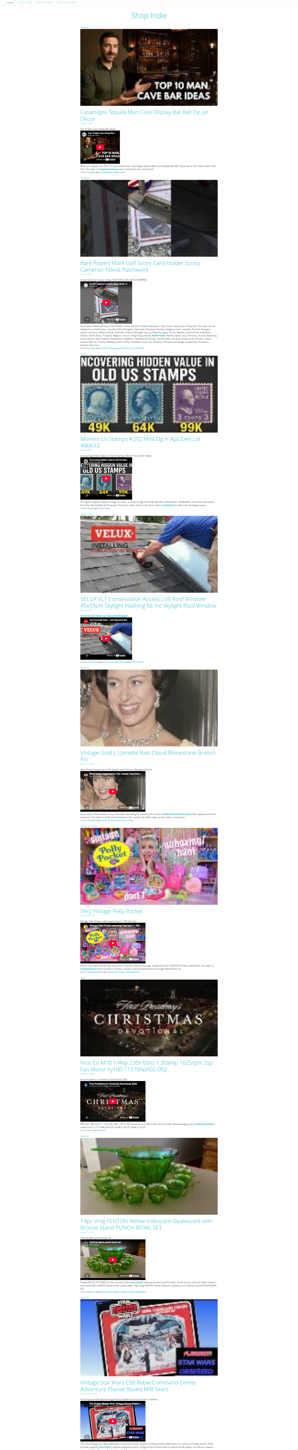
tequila (122, 172)
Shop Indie (149, 15)
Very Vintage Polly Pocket (111, 911)
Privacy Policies (44, 2)
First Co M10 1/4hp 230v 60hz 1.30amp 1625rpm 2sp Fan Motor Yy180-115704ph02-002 (146, 1066)
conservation (85, 514)
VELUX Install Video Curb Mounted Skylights (104, 615)
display (116, 172)
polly (115, 972)
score (131, 348)
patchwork (84, 178)
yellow (143, 1292)
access (105, 662)
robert (125, 348)
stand (138, 1292)
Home (10, 2)
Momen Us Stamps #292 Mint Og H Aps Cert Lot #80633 (140, 442)
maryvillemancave (108, 169)
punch (132, 1292)
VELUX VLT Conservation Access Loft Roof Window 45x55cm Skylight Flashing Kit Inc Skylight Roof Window (148, 602)
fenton (109, 1292)
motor (83, 978)
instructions (104, 1447)
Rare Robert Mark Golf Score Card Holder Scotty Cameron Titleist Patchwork (140, 266)
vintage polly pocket (88, 826)
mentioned (169, 505)
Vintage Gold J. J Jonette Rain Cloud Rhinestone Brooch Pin (148, 756)
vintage (130, 820)
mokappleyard (88, 968)
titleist (141, 348)
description (137, 1282)
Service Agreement (67, 2)
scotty (136, 348)
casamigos (84, 27)
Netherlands (158, 335)
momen (101, 508)
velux (134, 662)
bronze (103, 1292)
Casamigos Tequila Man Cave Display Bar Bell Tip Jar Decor (144, 115)
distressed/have (205, 1124)
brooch (104, 820)
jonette (115, 820)
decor (111, 172)
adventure (84, 1298)
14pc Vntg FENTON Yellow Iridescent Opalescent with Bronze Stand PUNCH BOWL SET (146, 1224)
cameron (104, 348)
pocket (110, 972)
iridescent (117, 1292)
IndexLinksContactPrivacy (176, 814)
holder (110, 348)
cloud (109, 820)
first (99, 1130)
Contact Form (24, 2)
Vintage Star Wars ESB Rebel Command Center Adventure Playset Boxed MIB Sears (138, 1386)
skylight (129, 662)
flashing (122, 662)
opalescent (85, 1136)
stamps (83, 354)
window (140, 662)
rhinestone (85, 668)
